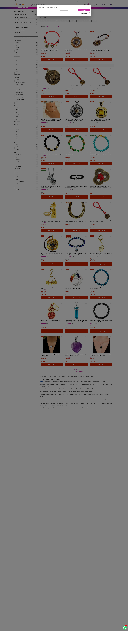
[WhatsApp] (125, 627)
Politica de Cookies (64, 10)
